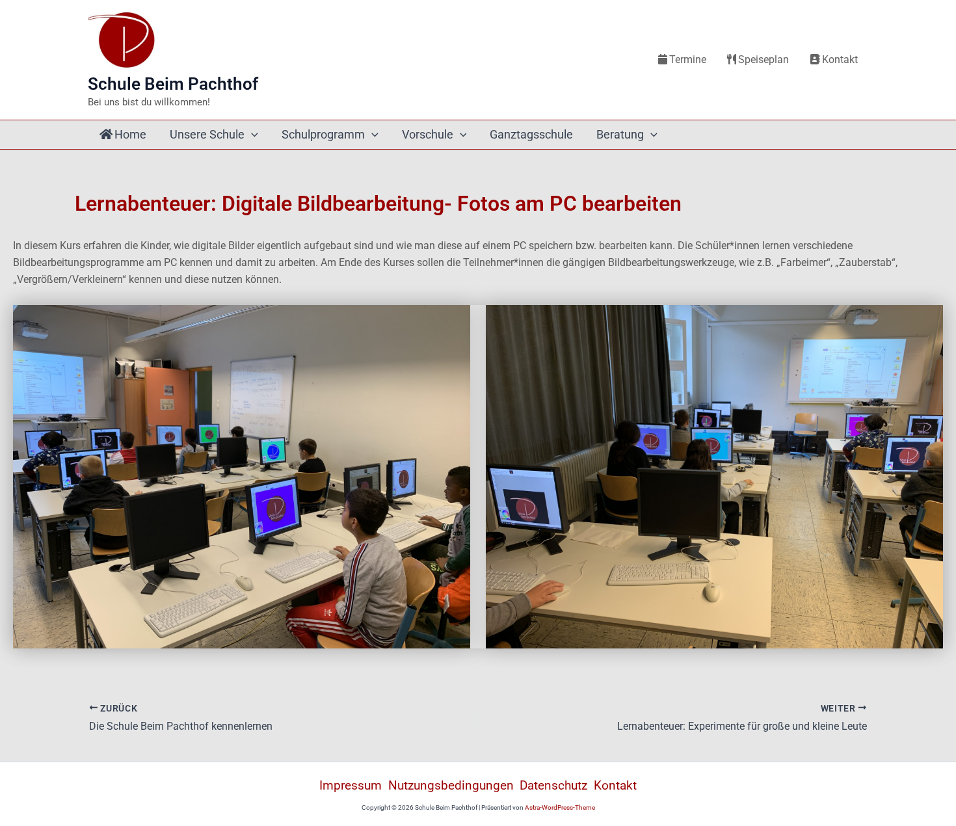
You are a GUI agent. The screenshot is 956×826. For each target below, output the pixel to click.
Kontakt (840, 59)
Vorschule (427, 134)
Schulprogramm (323, 134)
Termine (687, 59)
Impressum (350, 785)
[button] (251, 134)
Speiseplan (763, 59)
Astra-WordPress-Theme (560, 807)
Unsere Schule (207, 134)
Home (130, 134)
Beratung (620, 134)
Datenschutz (553, 785)
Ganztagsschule (531, 134)
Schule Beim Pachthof (173, 84)
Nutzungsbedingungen (451, 785)
